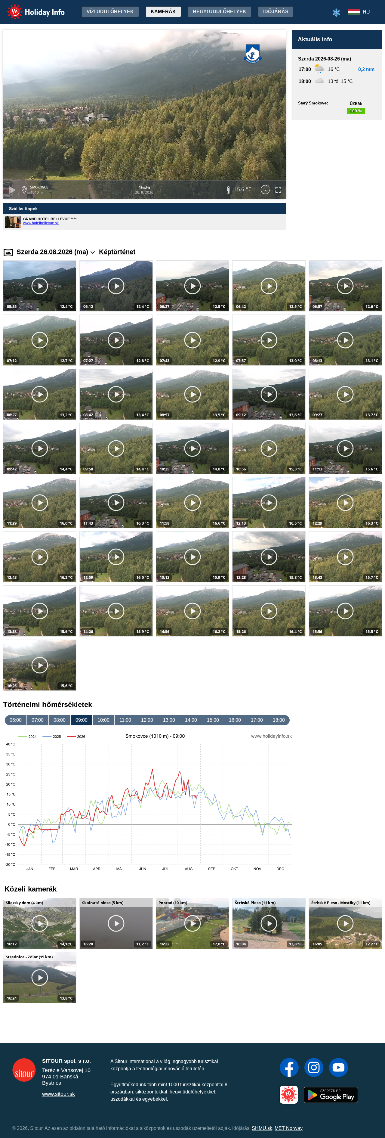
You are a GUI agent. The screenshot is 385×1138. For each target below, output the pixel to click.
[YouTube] (338, 1068)
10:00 (103, 720)
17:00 (257, 720)
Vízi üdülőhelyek (110, 11)
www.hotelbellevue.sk (41, 223)
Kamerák (163, 11)
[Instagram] (313, 1068)
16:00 (235, 720)
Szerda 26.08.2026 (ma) (52, 252)
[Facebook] (289, 1068)
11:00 (125, 720)
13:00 (169, 720)
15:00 (213, 720)
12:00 (147, 720)
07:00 (38, 720)
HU (366, 11)
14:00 (191, 720)
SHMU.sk (262, 1128)
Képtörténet (117, 252)
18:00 (279, 720)
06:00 (16, 720)
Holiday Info (30, 7)
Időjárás (275, 11)
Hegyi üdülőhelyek (219, 11)
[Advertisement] (337, 178)
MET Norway (289, 1128)
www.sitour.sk (58, 1094)
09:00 (81, 720)
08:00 (60, 720)
